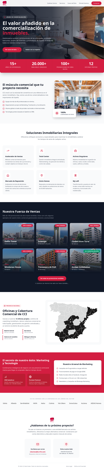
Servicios (62, 3)
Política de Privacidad (80, 466)
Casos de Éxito (72, 3)
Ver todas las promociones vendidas (52, 278)
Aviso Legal (69, 466)
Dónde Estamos (84, 3)
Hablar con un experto (33, 49)
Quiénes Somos (52, 3)
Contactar (96, 3)
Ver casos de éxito (11, 49)
